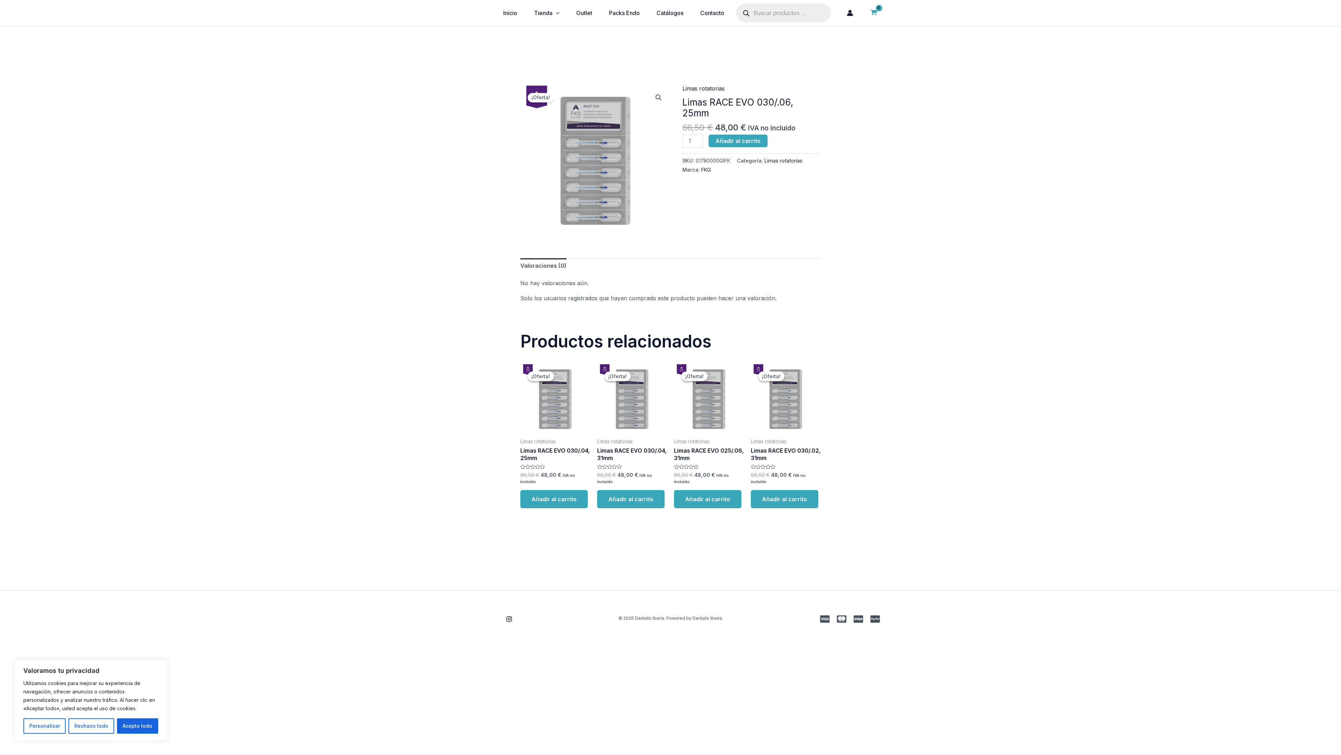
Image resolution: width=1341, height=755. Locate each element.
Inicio (510, 12)
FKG (706, 170)
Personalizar (44, 726)
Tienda (543, 12)
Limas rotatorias (703, 88)
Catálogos (670, 12)
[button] (658, 97)
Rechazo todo (91, 726)
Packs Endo (624, 12)
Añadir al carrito (738, 140)
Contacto (712, 12)
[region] (91, 700)
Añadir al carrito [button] (554, 499)
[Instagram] (509, 619)
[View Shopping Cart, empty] (873, 13)
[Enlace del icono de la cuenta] (850, 13)
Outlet (584, 12)
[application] (555, 13)
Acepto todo (137, 726)
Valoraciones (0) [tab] (543, 265)
